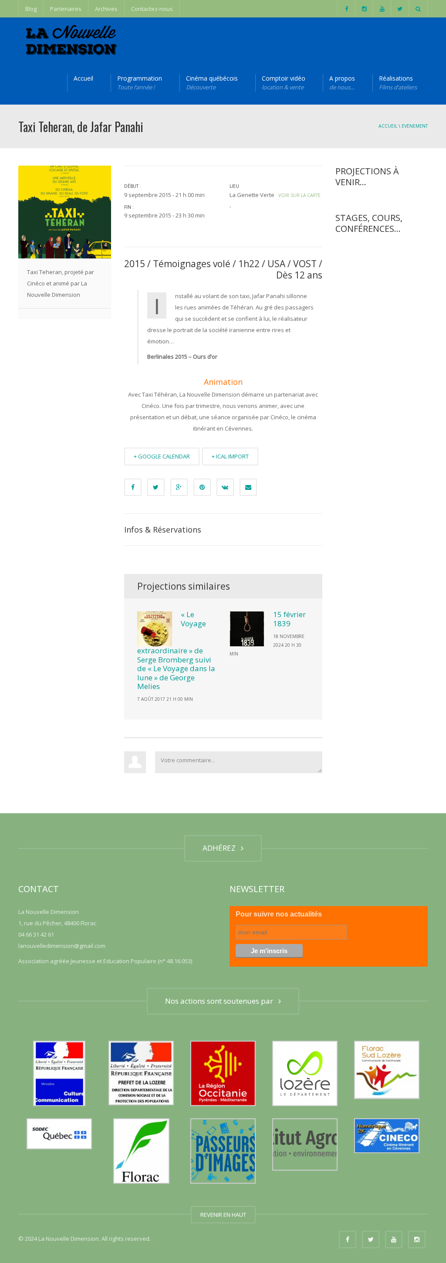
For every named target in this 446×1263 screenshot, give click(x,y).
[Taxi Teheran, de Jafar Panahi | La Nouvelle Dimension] (70, 39)
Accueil (83, 78)
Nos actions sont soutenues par (221, 1001)
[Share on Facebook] (133, 487)
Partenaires (65, 9)
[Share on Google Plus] (179, 487)
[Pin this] (202, 487)
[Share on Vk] (225, 487)
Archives (106, 9)
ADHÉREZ (221, 848)
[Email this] (248, 487)
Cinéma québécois (212, 82)
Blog (31, 9)
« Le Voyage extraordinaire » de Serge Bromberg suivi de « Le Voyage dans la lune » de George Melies (176, 650)
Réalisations (398, 82)
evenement (415, 126)
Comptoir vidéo (283, 82)
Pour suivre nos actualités (279, 914)
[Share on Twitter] (156, 487)
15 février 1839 (289, 618)
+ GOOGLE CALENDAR (162, 456)
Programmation (139, 82)
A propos (342, 82)
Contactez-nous (152, 9)
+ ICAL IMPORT (230, 456)
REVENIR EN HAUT (223, 1215)
